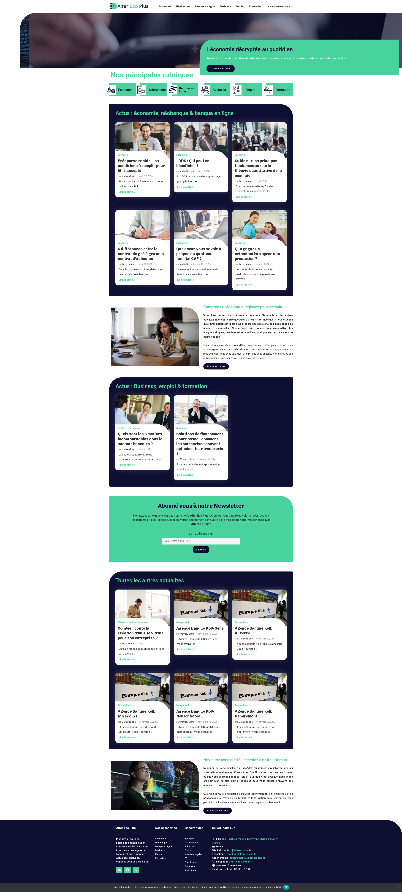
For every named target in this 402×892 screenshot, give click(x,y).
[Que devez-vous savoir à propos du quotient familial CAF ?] (201, 228)
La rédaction (191, 842)
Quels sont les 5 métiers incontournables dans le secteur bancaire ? (140, 439)
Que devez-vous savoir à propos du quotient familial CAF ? (198, 254)
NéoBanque (183, 6)
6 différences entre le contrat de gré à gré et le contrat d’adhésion (141, 254)
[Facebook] (127, 870)
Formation (255, 6)
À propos (189, 839)
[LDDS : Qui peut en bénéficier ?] (201, 140)
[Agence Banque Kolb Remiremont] (259, 691)
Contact (189, 850)
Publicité (189, 846)
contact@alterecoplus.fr (280, 6)
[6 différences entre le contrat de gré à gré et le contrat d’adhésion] (142, 228)
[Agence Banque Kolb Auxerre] (259, 608)
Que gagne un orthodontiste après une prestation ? (257, 254)
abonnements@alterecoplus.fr (247, 857)
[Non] (398, 887)
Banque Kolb (182, 622)
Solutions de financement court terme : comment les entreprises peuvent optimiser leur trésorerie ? (199, 444)
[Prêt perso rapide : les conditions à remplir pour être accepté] (142, 140)
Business (225, 6)
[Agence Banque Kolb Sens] (201, 608)
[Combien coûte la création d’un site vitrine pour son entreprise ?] (142, 608)
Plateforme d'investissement (133, 622)
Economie (165, 6)
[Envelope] (119, 870)
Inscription (190, 870)
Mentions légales (193, 854)
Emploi (240, 6)
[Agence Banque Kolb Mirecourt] (142, 691)
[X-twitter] (136, 870)
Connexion (190, 866)
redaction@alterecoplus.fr (240, 854)
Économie (160, 839)
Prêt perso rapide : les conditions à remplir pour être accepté (141, 166)
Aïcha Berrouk (187, 171)
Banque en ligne (205, 6)
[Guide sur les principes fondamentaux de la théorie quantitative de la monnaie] (259, 140)
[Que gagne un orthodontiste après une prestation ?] (259, 228)
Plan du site (191, 862)
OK (286, 887)
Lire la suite (126, 191)
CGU (187, 858)
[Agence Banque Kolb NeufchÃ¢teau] (201, 691)
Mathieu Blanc (129, 176)
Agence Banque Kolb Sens (200, 628)
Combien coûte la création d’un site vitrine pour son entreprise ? (141, 633)
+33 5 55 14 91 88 (240, 861)
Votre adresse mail (201, 533)
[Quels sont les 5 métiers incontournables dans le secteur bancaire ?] (142, 413)
